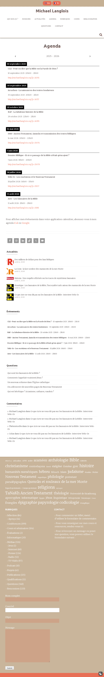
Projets (10, 570)
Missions (26, 19)
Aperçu (12, 518)
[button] (101, 674)
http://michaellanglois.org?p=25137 (23, 186)
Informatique (14, 537)
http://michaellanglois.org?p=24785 (23, 121)
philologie (56, 477)
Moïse (95, 472)
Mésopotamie (74, 498)
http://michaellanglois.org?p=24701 (23, 78)
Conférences (14, 523)
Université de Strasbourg (83, 493)
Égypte (41, 498)
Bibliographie (90, 19)
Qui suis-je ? (12, 19)
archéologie (58, 460)
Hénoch (55, 472)
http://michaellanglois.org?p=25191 (23, 208)
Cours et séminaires (17, 528)
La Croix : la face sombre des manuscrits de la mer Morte (38, 269)
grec (75, 466)
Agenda (52, 19)
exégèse (57, 466)
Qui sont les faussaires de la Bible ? (23, 373)
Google (25, 223)
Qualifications (14, 579)
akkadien (17, 461)
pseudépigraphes (15, 482)
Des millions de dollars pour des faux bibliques (34, 259)
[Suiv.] (90, 56)
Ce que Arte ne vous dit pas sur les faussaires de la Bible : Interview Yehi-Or (46, 295)
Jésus (49, 497)
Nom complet (12, 595)
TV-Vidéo (13, 560)
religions (46, 487)
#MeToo (8, 461)
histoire (86, 465)
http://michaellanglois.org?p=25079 (24, 164)
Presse (11, 553)
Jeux (10, 545)
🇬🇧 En (47, 3)
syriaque (59, 488)
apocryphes (12, 497)
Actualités (40, 19)
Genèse (67, 466)
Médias (11, 542)
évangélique (84, 503)
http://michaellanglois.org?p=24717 (23, 99)
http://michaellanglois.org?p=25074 (24, 143)
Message (9, 627)
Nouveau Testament (20, 477)
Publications (13, 574)
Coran (94, 498)
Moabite (88, 472)
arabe (30, 461)
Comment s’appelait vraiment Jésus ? (25, 377)
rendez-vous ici (75, 526)
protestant (71, 477)
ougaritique (42, 477)
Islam (63, 472)
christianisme (16, 466)
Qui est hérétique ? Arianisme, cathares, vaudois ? (30, 391)
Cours (76, 19)
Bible (74, 460)
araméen (40, 460)
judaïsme (76, 471)
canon (83, 460)
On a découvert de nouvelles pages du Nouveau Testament (34, 387)
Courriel (9, 606)
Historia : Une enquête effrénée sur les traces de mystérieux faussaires (45, 278)
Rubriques (65, 19)
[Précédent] (15, 56)
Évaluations (13, 533)
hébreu (44, 472)
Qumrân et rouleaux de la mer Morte (57, 481)
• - (43, 322)
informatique (30, 497)
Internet (12, 549)
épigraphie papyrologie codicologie (48, 502)
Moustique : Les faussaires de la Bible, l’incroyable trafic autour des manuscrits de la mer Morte (55, 285)
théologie (61, 493)
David (48, 467)
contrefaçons (37, 466)
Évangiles (11, 502)
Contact (59, 26)
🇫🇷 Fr (56, 3)
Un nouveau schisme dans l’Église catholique (28, 382)
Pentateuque (85, 498)
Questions (46, 26)
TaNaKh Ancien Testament (29, 493)
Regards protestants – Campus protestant (21, 488)
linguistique (60, 498)
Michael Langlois (52, 11)
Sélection (12, 515)
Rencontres (13, 588)
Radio (11, 557)
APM (24, 461)
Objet (8, 617)
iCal (16, 223)
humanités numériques (21, 472)
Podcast (11, 565)
